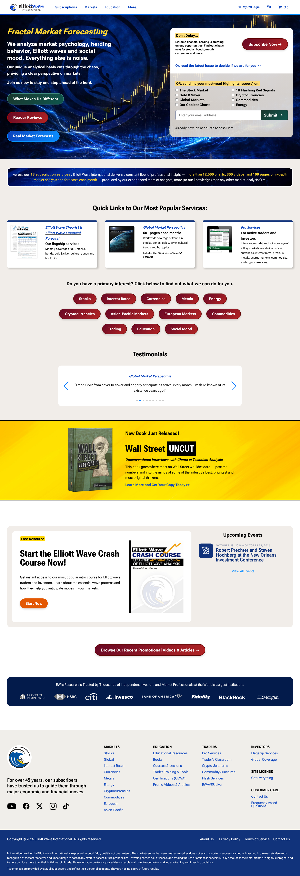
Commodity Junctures (218, 772)
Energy (215, 299)
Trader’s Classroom (216, 759)
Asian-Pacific (113, 810)
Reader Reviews (27, 117)
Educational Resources (170, 753)
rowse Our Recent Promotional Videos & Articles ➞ (150, 650)
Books (157, 759)
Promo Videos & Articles (171, 785)
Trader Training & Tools (170, 772)
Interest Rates (118, 299)
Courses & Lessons (167, 766)
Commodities (223, 314)
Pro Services (250, 227)
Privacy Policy (229, 839)
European (111, 804)
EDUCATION (162, 747)
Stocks (85, 299)
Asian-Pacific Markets (129, 314)
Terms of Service (257, 839)
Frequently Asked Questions (264, 804)
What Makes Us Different (35, 99)
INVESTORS (260, 747)
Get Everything (262, 778)
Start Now (34, 603)
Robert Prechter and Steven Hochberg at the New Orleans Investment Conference (246, 555)
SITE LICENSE (262, 771)
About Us (207, 839)
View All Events (243, 571)
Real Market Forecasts (33, 136)
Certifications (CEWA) (169, 778)
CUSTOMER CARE (265, 790)
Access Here (224, 128)
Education (146, 329)
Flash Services (213, 778)
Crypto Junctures (215, 766)
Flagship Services (264, 753)
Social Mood (181, 329)
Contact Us (259, 796)
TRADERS (209, 747)
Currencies (156, 299)
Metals (187, 299)
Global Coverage (264, 759)
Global (109, 759)
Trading (114, 329)
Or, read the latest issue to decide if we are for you (215, 65)
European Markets (180, 314)
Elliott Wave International (53, 839)
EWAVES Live (212, 785)
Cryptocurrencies (80, 314)
